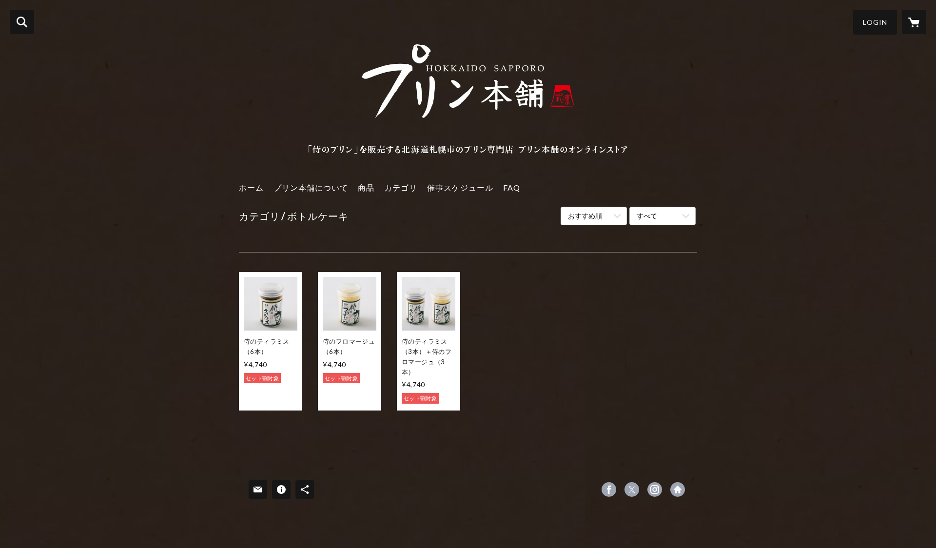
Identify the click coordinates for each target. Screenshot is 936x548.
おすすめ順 (585, 216)
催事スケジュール (460, 187)
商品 (366, 187)
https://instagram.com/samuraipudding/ (654, 489)
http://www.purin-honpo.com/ (677, 489)
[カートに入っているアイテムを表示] (914, 22)
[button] (875, 22)
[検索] (22, 22)
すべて (647, 216)
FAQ (511, 187)
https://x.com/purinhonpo (631, 489)
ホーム (251, 187)
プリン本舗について (310, 187)
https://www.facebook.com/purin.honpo (609, 489)
